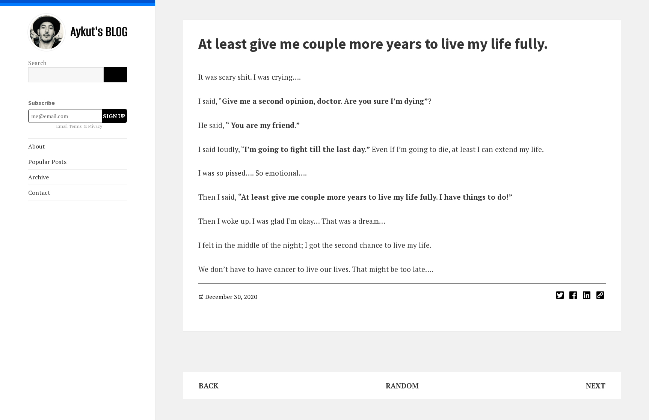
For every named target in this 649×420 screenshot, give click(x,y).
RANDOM (402, 385)
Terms (76, 126)
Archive (38, 177)
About (36, 146)
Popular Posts (47, 162)
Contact (39, 192)
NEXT (595, 385)
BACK (209, 385)
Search (37, 63)
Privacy (95, 126)
